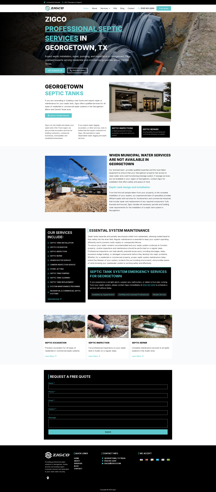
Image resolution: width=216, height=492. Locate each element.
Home (86, 8)
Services (104, 8)
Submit (108, 432)
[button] (105, 8)
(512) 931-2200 (149, 285)
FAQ (115, 8)
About (94, 8)
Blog (122, 8)
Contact (131, 8)
